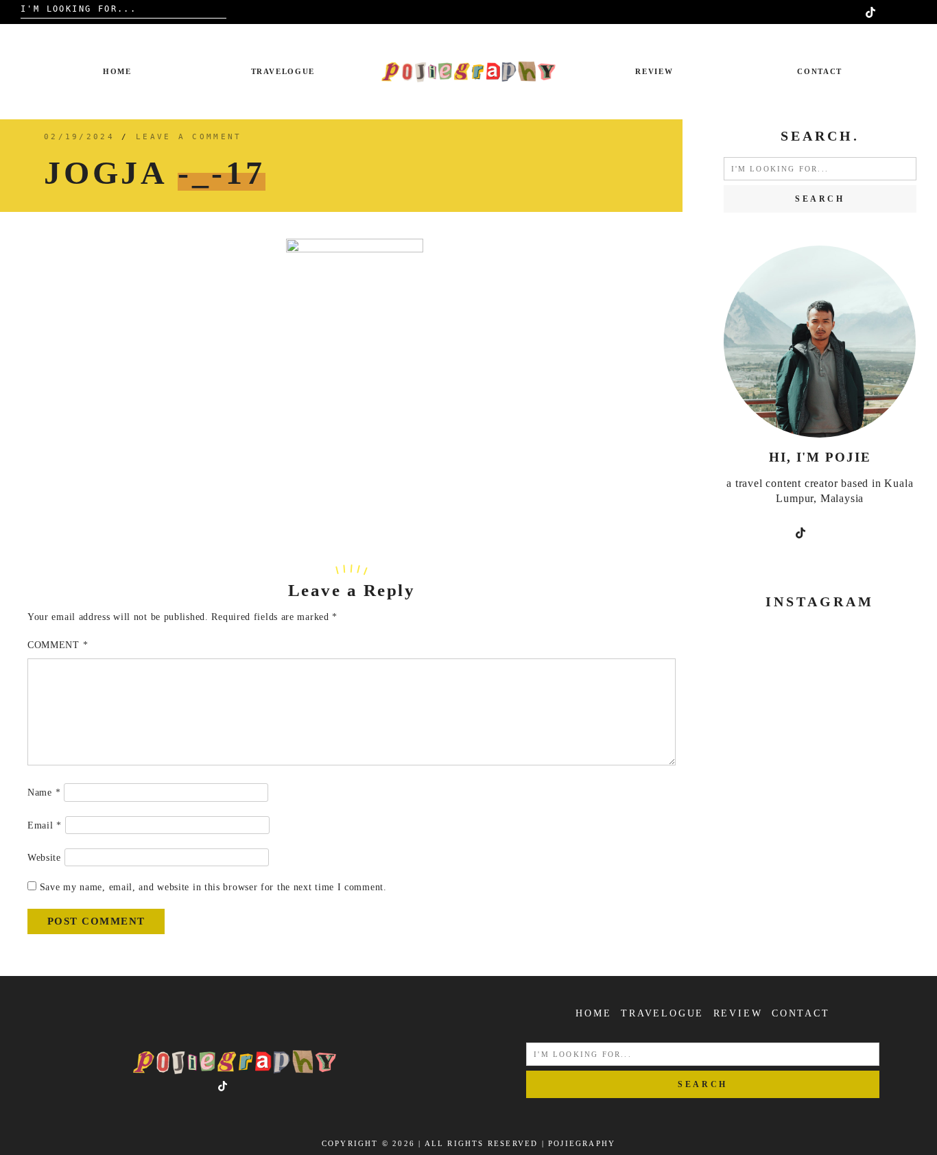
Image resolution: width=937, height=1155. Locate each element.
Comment (57, 645)
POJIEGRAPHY (581, 1143)
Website (44, 858)
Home (117, 71)
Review (654, 71)
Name (43, 792)
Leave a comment (189, 136)
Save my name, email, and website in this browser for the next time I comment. (213, 887)
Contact (819, 71)
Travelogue (283, 71)
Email (44, 825)
